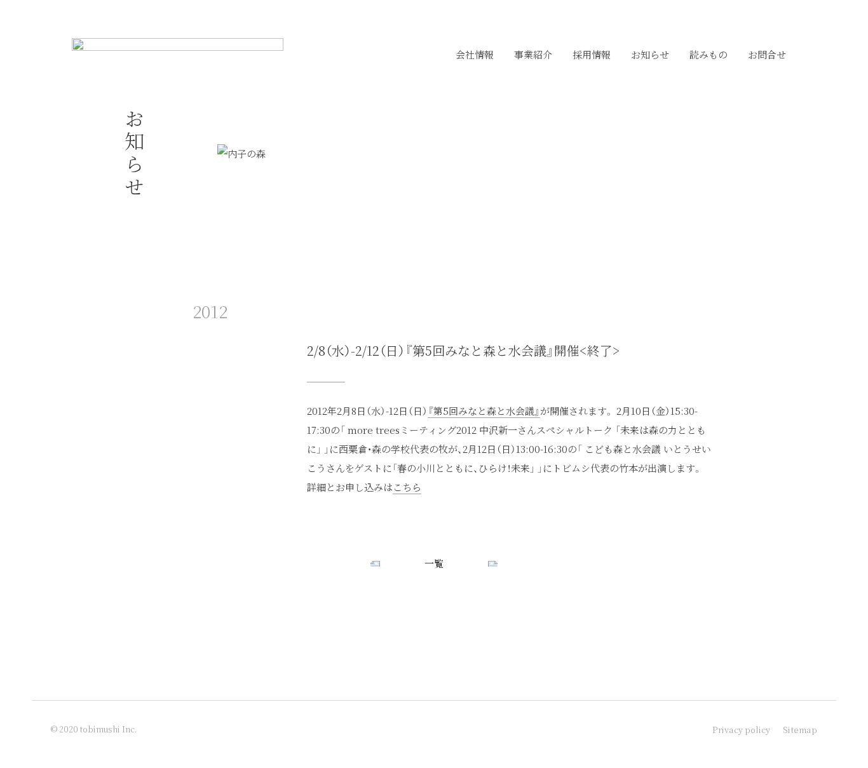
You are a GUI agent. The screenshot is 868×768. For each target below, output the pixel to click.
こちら (407, 487)
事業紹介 (533, 54)
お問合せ (767, 54)
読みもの (708, 54)
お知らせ (650, 54)
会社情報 (475, 54)
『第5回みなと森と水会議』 (484, 410)
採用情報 (592, 54)
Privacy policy (741, 730)
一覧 (434, 563)
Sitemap (800, 730)
